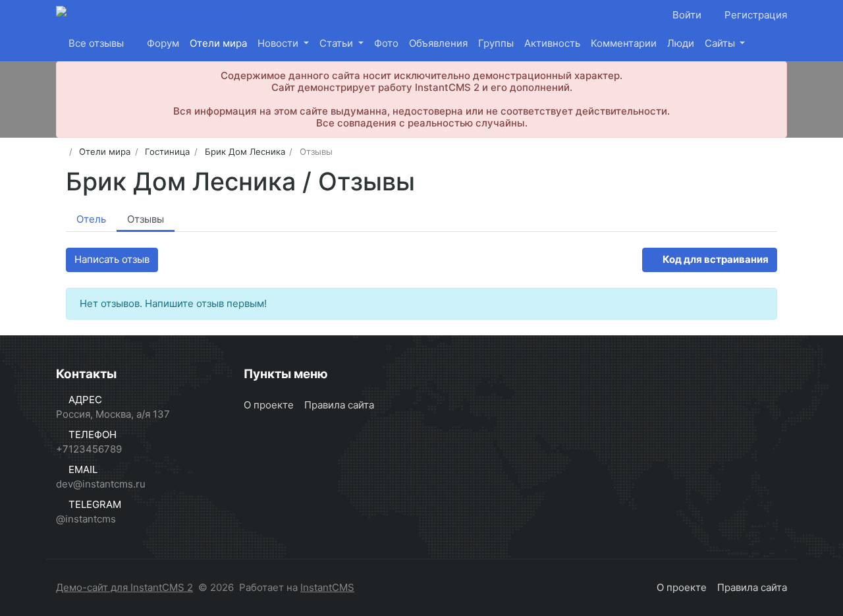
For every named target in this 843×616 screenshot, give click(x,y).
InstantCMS (327, 587)
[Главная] (60, 151)
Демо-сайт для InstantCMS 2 (124, 587)
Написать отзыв (112, 259)
